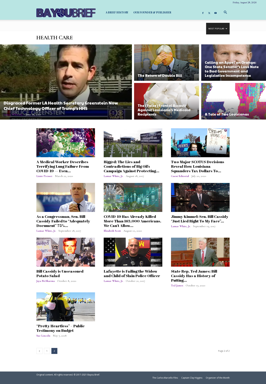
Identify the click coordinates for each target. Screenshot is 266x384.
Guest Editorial (180, 176)
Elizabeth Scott (112, 231)
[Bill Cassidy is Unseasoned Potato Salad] (65, 252)
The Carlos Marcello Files (165, 377)
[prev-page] (39, 351)
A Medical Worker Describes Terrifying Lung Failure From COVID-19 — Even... (62, 166)
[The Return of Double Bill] (166, 62)
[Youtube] (215, 12)
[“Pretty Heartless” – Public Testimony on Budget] (65, 306)
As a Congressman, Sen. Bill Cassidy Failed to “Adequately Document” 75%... (63, 221)
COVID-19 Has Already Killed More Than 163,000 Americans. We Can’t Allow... (132, 221)
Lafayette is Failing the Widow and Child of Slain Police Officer (132, 273)
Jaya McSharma (45, 281)
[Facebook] (203, 12)
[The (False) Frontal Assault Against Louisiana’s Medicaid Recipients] (166, 101)
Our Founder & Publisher (152, 12)
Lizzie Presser (44, 176)
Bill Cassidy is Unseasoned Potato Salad (59, 273)
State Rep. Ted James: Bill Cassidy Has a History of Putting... (194, 276)
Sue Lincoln (43, 335)
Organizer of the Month (218, 377)
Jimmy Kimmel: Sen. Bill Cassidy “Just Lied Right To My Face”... (199, 219)
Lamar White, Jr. (13, 114)
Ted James (177, 285)
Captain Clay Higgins (191, 377)
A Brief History (117, 12)
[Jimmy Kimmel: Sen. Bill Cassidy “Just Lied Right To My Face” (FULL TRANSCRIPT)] (200, 197)
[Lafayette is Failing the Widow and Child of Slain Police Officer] (133, 252)
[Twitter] (209, 12)
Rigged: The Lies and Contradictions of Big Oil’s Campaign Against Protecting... (131, 166)
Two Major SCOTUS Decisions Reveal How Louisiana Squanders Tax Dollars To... (197, 166)
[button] (225, 12)
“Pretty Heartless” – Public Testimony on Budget (60, 328)
